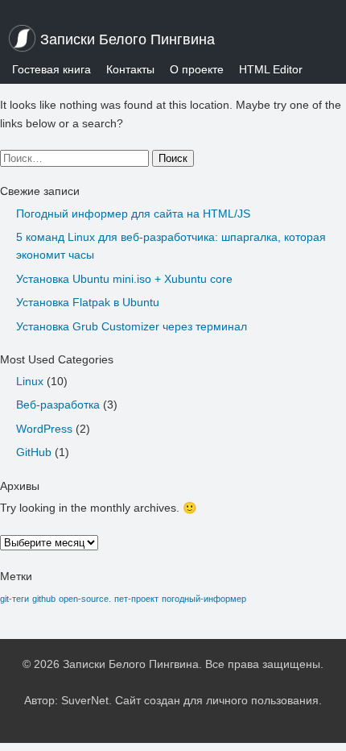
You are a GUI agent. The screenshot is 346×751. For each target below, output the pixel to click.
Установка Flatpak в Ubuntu (87, 302)
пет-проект (136, 599)
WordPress (44, 428)
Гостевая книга (51, 69)
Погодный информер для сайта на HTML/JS (133, 213)
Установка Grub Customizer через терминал (131, 326)
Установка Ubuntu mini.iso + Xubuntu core (124, 278)
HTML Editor (271, 69)
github (44, 599)
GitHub (33, 452)
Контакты (130, 69)
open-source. (85, 599)
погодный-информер (204, 599)
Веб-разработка (58, 404)
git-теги (14, 599)
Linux (29, 381)
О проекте (197, 69)
